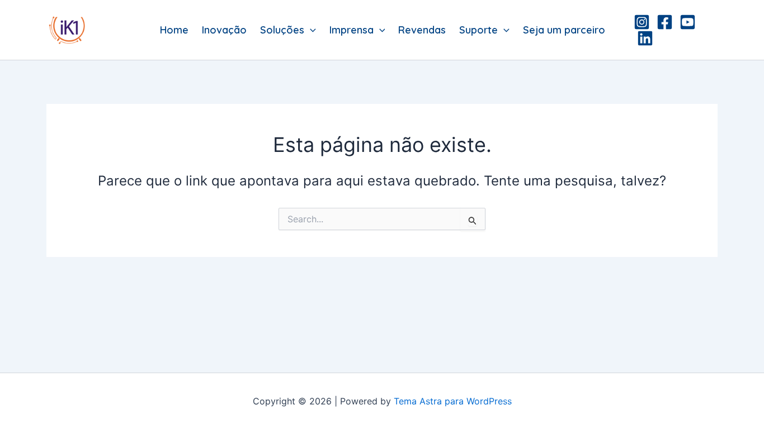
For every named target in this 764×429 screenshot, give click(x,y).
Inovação (224, 29)
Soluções (282, 29)
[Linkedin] (645, 38)
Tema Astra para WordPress (453, 401)
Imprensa (351, 29)
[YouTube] (688, 22)
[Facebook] (665, 22)
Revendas (422, 29)
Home (174, 29)
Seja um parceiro (564, 29)
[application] (310, 30)
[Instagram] (642, 22)
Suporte (478, 29)
